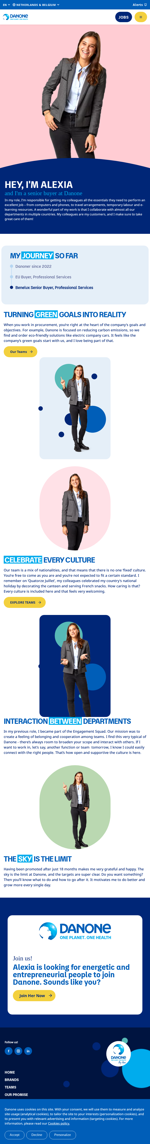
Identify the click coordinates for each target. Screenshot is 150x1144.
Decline (36, 1135)
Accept (14, 1135)
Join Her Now (32, 995)
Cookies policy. (59, 1123)
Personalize (62, 1135)
